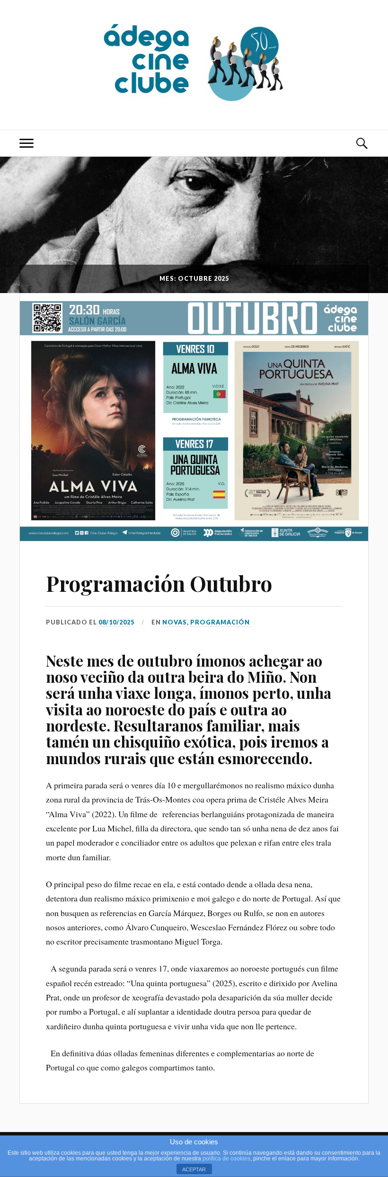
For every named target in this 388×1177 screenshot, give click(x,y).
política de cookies (226, 1158)
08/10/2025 (116, 622)
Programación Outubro (159, 583)
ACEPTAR (194, 1169)
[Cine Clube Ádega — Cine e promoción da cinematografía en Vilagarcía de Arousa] (194, 64)
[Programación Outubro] (194, 417)
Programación (220, 622)
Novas (174, 622)
